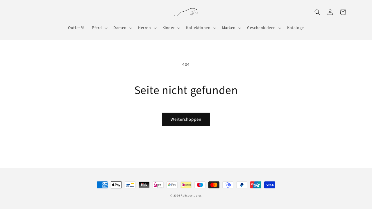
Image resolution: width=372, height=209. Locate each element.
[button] (99, 28)
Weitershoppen (186, 119)
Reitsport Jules (191, 196)
